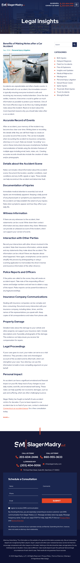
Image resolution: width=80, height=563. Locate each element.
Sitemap (67, 556)
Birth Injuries (61, 58)
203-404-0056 (68, 4)
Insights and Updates (65, 70)
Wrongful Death (63, 95)
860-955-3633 (53, 457)
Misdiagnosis (62, 76)
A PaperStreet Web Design (40, 559)
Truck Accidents (63, 92)
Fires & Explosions (64, 67)
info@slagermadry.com (53, 464)
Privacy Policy (65, 518)
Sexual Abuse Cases (65, 83)
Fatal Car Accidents (64, 64)
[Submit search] (74, 44)
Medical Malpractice (64, 73)
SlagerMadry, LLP (20, 556)
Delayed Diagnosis (64, 61)
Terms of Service (17, 521)
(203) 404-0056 (30, 465)
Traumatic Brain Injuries (66, 89)
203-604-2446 (68, 6)
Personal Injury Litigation (21, 50)
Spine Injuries (62, 86)
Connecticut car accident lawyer (15, 408)
